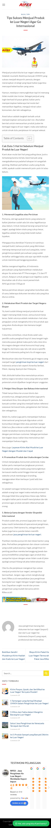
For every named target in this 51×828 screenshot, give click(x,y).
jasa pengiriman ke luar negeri (27, 534)
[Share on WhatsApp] (13, 609)
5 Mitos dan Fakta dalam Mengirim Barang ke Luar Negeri (26, 713)
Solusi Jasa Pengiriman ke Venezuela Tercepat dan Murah (27, 724)
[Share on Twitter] (23, 609)
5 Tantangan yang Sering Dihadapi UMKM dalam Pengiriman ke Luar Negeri (29, 702)
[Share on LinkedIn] (33, 609)
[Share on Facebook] (18, 609)
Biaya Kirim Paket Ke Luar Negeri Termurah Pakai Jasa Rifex (39, 655)
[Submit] (46, 673)
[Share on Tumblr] (37, 609)
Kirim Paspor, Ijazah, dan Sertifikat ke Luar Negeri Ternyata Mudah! (27, 690)
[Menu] (3, 4)
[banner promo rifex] (25, 599)
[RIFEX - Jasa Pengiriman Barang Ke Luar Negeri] (25, 5)
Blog (23, 14)
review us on (17, 803)
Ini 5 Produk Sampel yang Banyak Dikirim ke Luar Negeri (29, 735)
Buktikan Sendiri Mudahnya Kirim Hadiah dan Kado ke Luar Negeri (13, 655)
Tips (28, 14)
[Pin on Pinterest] (28, 609)
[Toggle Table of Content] (28, 138)
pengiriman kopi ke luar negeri (30, 362)
